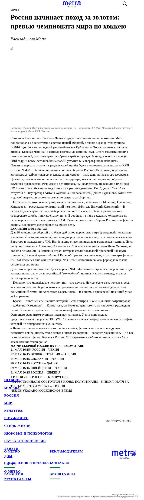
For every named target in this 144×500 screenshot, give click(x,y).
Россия (11, 395)
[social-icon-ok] (21, 493)
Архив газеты (17, 479)
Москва (11, 388)
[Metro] (72, 3)
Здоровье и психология (28, 433)
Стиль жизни (17, 426)
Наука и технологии (25, 441)
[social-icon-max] (28, 493)
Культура (13, 410)
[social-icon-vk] (7, 493)
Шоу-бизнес (16, 418)
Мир (8, 403)
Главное (12, 380)
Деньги (11, 448)
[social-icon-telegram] (14, 493)
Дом (8, 456)
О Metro (12, 471)
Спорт (10, 464)
